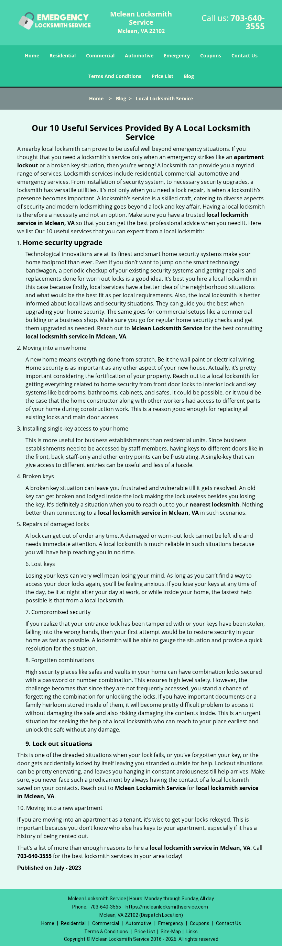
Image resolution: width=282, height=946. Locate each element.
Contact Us (244, 55)
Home (32, 55)
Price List (162, 76)
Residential (63, 55)
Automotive (139, 55)
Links (192, 931)
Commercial (100, 55)
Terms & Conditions (106, 931)
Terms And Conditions (114, 76)
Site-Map (171, 931)
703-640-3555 (247, 22)
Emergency (177, 55)
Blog (189, 76)
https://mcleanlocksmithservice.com (167, 907)
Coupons (210, 55)
